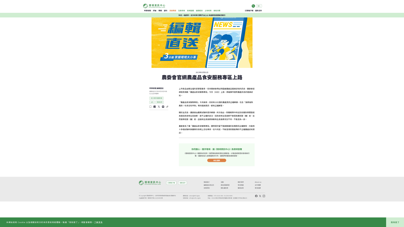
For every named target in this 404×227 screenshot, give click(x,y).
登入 (259, 6)
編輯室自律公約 (209, 185)
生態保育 (181, 10)
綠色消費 (217, 10)
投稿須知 (207, 188)
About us (258, 182)
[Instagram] (264, 196)
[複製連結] (167, 107)
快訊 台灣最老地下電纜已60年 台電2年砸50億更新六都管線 (202, 15)
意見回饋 (258, 188)
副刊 (165, 10)
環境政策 (159, 102)
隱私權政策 (224, 188)
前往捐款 (216, 160)
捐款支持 (258, 10)
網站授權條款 (225, 185)
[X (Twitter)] (260, 196)
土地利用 (208, 10)
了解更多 (98, 222)
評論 (154, 10)
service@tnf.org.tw (194, 196)
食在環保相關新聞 (156, 98)
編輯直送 (160, 88)
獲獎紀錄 (241, 188)
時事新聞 (147, 10)
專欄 (160, 10)
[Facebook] (256, 196)
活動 (222, 182)
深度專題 (172, 10)
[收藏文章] (150, 107)
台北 (152, 102)
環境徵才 (207, 182)
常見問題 (241, 185)
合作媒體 (258, 185)
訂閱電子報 (249, 10)
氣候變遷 (190, 10)
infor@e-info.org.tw (195, 198)
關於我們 (241, 182)
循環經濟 (199, 10)
